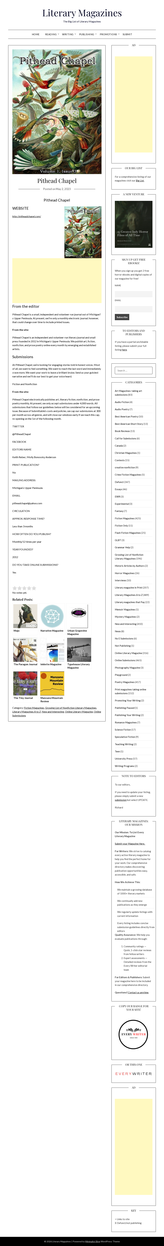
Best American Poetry (126, 416)
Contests (120, 460)
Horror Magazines (125, 573)
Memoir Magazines (125, 609)
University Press (123, 758)
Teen (117, 751)
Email (118, 300)
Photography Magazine (127, 667)
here (124, 349)
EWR (117, 496)
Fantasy (119, 511)
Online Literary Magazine (79, 711)
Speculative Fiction (125, 736)
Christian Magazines (126, 452)
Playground (121, 674)
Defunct (119, 482)
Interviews (120, 580)
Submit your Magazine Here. (130, 843)
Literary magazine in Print (128, 587)
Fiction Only (121, 525)
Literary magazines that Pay (130, 602)
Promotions (108, 34)
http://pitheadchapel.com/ (26, 216)
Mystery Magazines (125, 616)
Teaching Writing (124, 744)
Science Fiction (123, 729)
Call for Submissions (125, 438)
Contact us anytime (137, 992)
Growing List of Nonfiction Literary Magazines (70, 707)
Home (36, 34)
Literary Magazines (82, 12)
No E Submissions (124, 638)
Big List (140, 180)
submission (121, 799)
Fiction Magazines (34, 707)
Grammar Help (122, 547)
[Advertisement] (57, 280)
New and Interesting (53, 711)
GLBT (118, 540)
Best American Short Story (129, 423)
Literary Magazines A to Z (26, 711)
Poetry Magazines (125, 682)
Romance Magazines (126, 722)
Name (118, 285)
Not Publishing (123, 645)
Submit (127, 34)
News (118, 631)
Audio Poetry (122, 409)
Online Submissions (125, 660)
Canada (119, 445)
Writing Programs (124, 766)
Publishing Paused (124, 707)
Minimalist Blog (92, 1241)
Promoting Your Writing (128, 700)
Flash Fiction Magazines (128, 532)
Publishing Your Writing (127, 715)
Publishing (86, 34)
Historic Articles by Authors (129, 565)
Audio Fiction (122, 402)
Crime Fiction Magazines (128, 474)
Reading (51, 34)
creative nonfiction (125, 467)
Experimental (122, 503)
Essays (118, 489)
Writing (68, 34)
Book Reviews (122, 431)
